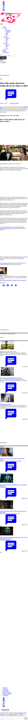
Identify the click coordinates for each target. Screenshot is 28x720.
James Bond (6, 280)
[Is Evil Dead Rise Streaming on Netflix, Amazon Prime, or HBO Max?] (6, 508)
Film (7, 34)
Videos (4, 51)
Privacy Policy (6, 691)
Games (4, 49)
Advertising (5, 690)
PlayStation (8, 30)
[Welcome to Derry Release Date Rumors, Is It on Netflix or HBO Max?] (6, 482)
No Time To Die (16, 280)
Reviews (6, 36)
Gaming (7, 38)
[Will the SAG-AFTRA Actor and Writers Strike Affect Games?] (6, 456)
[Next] (3, 447)
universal (24, 280)
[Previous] (1, 447)
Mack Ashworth (15, 103)
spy (20, 280)
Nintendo (8, 31)
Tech (7, 42)
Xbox (7, 33)
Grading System (6, 694)
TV (6, 35)
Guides (5, 43)
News (5, 27)
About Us (5, 687)
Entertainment (3, 473)
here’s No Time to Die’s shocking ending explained (12, 227)
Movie (10, 280)
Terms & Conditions (7, 692)
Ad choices (5, 695)
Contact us (5, 689)
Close (2, 60)
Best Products (6, 52)
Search (3, 57)
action (1, 280)
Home (4, 26)
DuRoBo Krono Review (5, 404)
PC (6, 29)
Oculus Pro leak (5, 263)
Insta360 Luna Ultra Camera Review (8, 351)
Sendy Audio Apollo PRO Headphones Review (11, 378)
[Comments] (11, 94)
